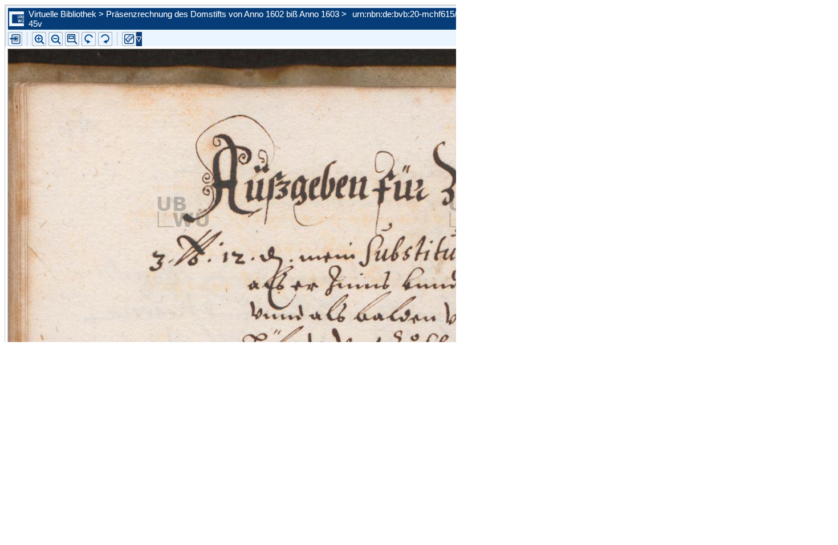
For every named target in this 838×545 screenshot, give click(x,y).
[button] (72, 39)
